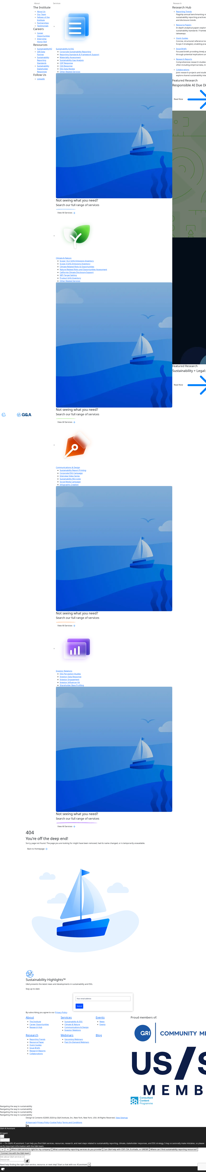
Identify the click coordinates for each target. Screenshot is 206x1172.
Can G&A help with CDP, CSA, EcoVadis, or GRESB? (126, 1149)
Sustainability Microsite (70, 479)
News (102, 1021)
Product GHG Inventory (70, 278)
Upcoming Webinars (73, 1039)
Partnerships (43, 23)
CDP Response (66, 63)
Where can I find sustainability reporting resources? (173, 1149)
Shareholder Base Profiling (72, 685)
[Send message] (27, 1161)
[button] (103, 1169)
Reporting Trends (184, 11)
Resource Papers (183, 25)
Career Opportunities (39, 1024)
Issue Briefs (181, 48)
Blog (99, 1035)
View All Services (65, 212)
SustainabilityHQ (44, 49)
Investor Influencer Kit (70, 682)
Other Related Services (70, 71)
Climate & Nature (63, 258)
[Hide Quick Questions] (2, 1149)
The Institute (35, 1021)
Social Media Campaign (70, 481)
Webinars (67, 1035)
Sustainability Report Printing (73, 470)
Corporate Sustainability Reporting (75, 51)
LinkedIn (41, 79)
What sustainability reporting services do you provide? (77, 1149)
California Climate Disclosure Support (77, 272)
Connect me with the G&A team (15, 1153)
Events (100, 1017)
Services (56, 3)
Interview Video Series (70, 476)
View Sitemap (122, 1117)
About (37, 3)
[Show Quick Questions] (7, 1149)
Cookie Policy (56, 1122)
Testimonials (42, 26)
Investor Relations (64, 671)
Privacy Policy (61, 1012)
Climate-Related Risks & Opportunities (77, 266)
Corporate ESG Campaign (71, 473)
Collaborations (182, 69)
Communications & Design (68, 467)
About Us (41, 11)
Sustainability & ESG (65, 49)
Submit (79, 1006)
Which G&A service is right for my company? (31, 1149)
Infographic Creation (69, 484)
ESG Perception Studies (70, 674)
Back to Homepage (36, 848)
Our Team (41, 14)
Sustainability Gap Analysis (72, 60)
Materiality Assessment (70, 57)
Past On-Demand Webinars (76, 1042)
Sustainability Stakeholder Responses (43, 69)
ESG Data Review (67, 69)
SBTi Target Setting (68, 275)
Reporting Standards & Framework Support (79, 54)
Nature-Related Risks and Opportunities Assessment (83, 269)
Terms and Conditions (72, 1122)
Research (32, 1035)
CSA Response (66, 66)
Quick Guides (182, 38)
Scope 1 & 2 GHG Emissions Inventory (77, 261)
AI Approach (31, 1122)
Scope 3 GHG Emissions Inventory (75, 263)
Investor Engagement (69, 679)
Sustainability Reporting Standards (43, 60)
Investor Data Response (70, 676)
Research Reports (184, 59)
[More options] (2, 1136)
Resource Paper (37, 1042)
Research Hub (36, 1027)
